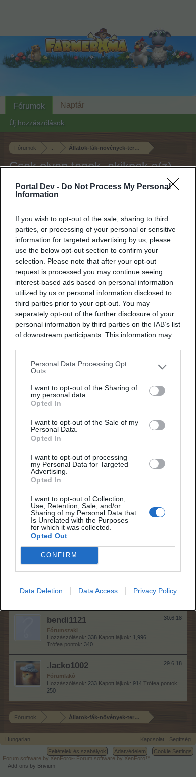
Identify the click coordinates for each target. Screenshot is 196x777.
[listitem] (98, 367)
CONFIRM (59, 555)
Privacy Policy (155, 591)
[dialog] (98, 388)
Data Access (98, 591)
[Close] (176, 187)
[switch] (157, 391)
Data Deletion (41, 591)
